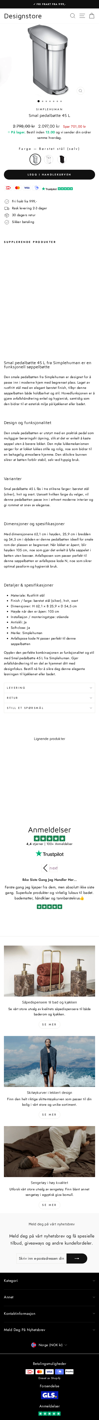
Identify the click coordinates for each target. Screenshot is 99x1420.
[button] (54, 868)
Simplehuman (49, 109)
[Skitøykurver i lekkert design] (49, 1061)
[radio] (35, 159)
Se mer (49, 1024)
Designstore (23, 15)
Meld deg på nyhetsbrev (24, 1329)
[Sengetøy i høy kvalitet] (49, 1151)
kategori (11, 1280)
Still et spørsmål (25, 708)
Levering (16, 688)
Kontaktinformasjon (19, 1313)
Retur (12, 698)
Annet (9, 1297)
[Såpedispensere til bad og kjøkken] (49, 971)
